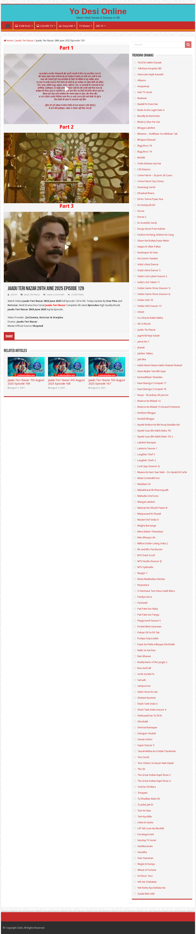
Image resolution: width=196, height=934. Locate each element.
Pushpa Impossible (147, 638)
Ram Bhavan (144, 656)
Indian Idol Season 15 (149, 306)
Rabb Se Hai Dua (146, 650)
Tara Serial (143, 757)
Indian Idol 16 (145, 300)
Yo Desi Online (98, 11)
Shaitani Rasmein (146, 697)
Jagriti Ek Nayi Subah (148, 335)
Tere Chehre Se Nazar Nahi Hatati (155, 763)
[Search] (188, 44)
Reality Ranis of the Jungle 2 (152, 662)
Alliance (141, 80)
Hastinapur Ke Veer (147, 252)
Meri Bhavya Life (146, 537)
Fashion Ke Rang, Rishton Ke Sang (155, 234)
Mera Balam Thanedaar (150, 531)
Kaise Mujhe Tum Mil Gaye (151, 371)
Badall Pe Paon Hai (147, 104)
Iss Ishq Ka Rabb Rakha (150, 317)
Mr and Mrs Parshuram (150, 549)
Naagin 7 (142, 573)
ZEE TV (99, 26)
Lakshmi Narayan (146, 442)
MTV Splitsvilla (145, 567)
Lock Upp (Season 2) (148, 466)
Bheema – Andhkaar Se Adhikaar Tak (157, 133)
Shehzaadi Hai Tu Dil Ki (149, 715)
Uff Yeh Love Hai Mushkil (150, 828)
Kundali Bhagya (145, 418)
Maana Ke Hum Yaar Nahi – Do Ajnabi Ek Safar (162, 472)
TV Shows (84, 26)
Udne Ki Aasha (145, 822)
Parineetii (142, 602)
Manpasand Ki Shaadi (149, 513)
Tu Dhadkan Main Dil (148, 798)
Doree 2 (141, 216)
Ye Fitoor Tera (145, 875)
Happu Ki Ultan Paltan (149, 246)
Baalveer (142, 98)
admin (14, 294)
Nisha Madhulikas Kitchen (151, 579)
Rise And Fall (144, 668)
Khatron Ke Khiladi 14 (148, 400)
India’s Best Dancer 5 (148, 270)
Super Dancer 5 (145, 745)
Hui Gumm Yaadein (147, 258)
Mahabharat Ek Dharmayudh (152, 490)
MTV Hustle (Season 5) (149, 561)
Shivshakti (142, 721)
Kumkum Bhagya (146, 412)
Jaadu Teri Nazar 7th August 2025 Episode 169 (26, 381)
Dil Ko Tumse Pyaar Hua (150, 199)
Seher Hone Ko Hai (147, 691)
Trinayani (142, 792)
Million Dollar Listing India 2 (152, 543)
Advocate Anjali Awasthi (150, 74)
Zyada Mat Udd (145, 893)
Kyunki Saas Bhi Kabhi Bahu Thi (154, 430)
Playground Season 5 (149, 620)
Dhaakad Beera (145, 193)
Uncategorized (145, 834)
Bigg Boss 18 (144, 145)
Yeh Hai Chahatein (147, 881)
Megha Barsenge (146, 525)
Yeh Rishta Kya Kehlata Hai (151, 887)
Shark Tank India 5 (147, 703)
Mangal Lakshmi (146, 501)
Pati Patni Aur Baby (147, 608)
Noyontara (143, 585)
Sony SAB (68, 26)
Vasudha (142, 852)
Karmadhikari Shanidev (150, 377)
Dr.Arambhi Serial (147, 222)
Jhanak (141, 347)
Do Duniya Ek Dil (146, 205)
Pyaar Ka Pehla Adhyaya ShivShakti (156, 644)
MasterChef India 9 (147, 519)
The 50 (141, 769)
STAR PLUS (24, 26)
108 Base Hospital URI (149, 68)
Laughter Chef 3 (146, 454)
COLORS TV (46, 26)
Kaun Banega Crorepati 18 (151, 389)
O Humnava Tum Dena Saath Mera (156, 590)
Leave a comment (55, 294)
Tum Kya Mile (144, 816)
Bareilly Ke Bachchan (148, 116)
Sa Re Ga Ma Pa (145, 674)
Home (8, 25)
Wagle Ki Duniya (146, 864)
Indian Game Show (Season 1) (153, 288)
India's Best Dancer (148, 264)
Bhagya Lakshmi (146, 127)
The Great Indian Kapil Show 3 (154, 775)
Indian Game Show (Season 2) (153, 294)
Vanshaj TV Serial (146, 840)
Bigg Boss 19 (144, 151)
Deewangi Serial (146, 187)
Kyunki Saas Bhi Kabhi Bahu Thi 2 (155, 436)
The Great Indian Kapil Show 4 (154, 780)
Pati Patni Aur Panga (148, 614)
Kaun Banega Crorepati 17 (151, 383)
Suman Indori (144, 739)
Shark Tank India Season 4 (151, 709)
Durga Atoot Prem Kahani (151, 228)
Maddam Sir (144, 484)
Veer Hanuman (145, 858)
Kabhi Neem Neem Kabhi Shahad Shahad (159, 365)
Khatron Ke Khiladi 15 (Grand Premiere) (158, 406)
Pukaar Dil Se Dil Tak (148, 632)
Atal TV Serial (144, 92)
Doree (140, 211)
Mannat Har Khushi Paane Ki (152, 507)
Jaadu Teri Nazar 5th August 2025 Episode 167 (106, 381)
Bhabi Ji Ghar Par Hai (148, 121)
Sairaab (141, 680)
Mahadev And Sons (147, 495)
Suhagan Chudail (146, 733)
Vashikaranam (145, 846)
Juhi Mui (141, 359)
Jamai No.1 (143, 341)
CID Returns (143, 169)
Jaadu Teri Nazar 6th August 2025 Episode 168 (66, 381)
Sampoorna (143, 685)
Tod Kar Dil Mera (146, 786)
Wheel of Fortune (146, 870)
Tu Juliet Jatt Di (145, 804)
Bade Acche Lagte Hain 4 (150, 110)
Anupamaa (143, 86)
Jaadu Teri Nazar (24, 40)
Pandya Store (144, 596)
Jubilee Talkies (145, 353)
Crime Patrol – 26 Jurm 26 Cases (154, 175)
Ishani (140, 311)
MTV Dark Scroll (146, 555)
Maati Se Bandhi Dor (148, 478)
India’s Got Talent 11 (148, 282)
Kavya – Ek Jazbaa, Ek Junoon (152, 395)
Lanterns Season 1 (147, 448)
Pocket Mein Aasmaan (149, 626)
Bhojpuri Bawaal (146, 139)
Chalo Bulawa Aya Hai (149, 163)
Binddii (141, 157)
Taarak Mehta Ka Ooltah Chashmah (156, 751)
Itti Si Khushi (144, 323)
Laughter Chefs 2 (146, 460)
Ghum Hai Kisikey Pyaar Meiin (153, 240)
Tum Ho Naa (144, 810)
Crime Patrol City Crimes (150, 181)
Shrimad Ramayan (147, 727)
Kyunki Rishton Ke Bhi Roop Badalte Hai (158, 424)
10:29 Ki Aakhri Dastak (149, 62)
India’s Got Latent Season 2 (152, 276)
